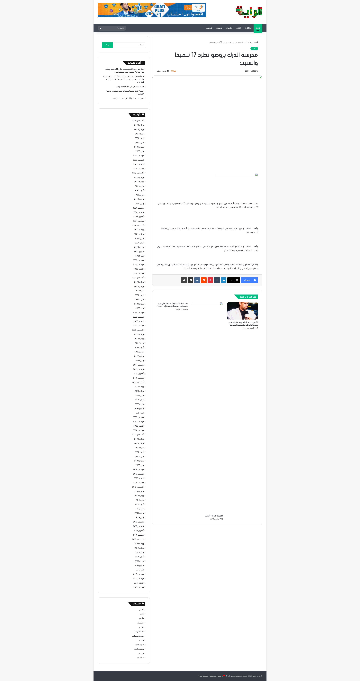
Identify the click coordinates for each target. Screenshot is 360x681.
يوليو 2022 (139, 334)
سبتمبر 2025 (138, 169)
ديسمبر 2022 (138, 313)
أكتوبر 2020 (138, 426)
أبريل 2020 (139, 452)
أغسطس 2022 (138, 330)
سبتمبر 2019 (138, 483)
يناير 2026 (140, 151)
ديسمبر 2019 (138, 470)
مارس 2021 (139, 404)
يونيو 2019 (139, 496)
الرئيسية (253, 42)
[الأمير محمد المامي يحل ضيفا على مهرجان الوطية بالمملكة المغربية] (242, 311)
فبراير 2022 (139, 356)
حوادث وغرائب (138, 636)
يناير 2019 (140, 518)
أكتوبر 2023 (138, 269)
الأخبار (258, 28)
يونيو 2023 (139, 286)
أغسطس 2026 (138, 121)
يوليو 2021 (139, 387)
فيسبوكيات (139, 649)
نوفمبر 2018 (138, 526)
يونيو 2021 (139, 391)
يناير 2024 (139, 256)
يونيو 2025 (139, 182)
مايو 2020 (139, 448)
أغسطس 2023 (138, 278)
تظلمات (229, 28)
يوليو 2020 (139, 439)
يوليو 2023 (139, 282)
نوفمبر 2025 (138, 160)
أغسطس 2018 (138, 539)
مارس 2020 (139, 457)
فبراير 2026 (139, 147)
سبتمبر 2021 (138, 378)
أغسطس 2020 (138, 435)
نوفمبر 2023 (138, 265)
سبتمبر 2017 (138, 587)
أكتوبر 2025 (138, 164)
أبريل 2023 (139, 295)
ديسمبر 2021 (138, 365)
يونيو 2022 (139, 339)
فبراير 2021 (139, 409)
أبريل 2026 (139, 138)
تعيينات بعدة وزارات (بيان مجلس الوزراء (128, 98)
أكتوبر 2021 (139, 374)
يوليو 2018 (139, 544)
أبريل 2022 (139, 348)
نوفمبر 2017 (138, 579)
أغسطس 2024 (138, 225)
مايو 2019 (140, 500)
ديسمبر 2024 (138, 208)
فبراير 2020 (139, 461)
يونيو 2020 (139, 443)
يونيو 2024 (139, 234)
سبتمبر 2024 (138, 221)
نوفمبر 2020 (138, 422)
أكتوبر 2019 (139, 478)
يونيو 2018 (139, 548)
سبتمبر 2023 (138, 273)
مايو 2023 (139, 291)
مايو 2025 (139, 186)
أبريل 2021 (139, 400)
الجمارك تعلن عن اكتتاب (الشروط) (130, 87)
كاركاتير (141, 653)
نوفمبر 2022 (138, 317)
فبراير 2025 (139, 199)
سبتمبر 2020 (138, 430)
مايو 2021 (140, 395)
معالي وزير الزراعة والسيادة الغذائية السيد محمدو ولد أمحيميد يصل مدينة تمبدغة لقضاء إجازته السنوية (123, 79)
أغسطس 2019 (138, 487)
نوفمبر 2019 (138, 474)
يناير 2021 (140, 413)
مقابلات (248, 28)
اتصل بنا (209, 28)
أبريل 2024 (139, 243)
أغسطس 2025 (138, 173)
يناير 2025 (140, 204)
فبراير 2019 (139, 513)
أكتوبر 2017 (139, 583)
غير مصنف (139, 645)
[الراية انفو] (249, 12)
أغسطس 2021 (138, 382)
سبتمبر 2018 (138, 535)
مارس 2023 (139, 300)
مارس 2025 (139, 195)
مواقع (219, 28)
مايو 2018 (140, 552)
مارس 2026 (139, 143)
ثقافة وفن (139, 632)
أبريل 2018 (139, 557)
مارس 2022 (139, 352)
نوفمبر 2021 (138, 369)
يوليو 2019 (139, 491)
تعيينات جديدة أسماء (214, 516)
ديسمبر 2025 (138, 156)
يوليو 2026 (139, 125)
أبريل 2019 (139, 504)
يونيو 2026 (139, 130)
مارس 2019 (139, 509)
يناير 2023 (140, 308)
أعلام (141, 610)
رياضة (141, 640)
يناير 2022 (140, 361)
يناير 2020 (140, 465)
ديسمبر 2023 (138, 260)
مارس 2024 (139, 247)
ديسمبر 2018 (138, 522)
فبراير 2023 (139, 304)
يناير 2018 (140, 570)
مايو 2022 (139, 343)
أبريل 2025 (139, 191)
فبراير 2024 (139, 252)
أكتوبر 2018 (139, 531)
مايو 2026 (139, 134)
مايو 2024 (139, 239)
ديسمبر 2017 (138, 574)
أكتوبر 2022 (138, 321)
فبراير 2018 (139, 566)
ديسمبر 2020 (138, 417)
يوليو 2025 (139, 177)
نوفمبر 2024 (138, 212)
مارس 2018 (139, 561)
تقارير (141, 627)
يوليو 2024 (139, 230)
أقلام (238, 28)
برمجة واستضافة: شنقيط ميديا (210, 676)
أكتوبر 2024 (138, 217)
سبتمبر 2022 (138, 326)
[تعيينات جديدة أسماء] (207, 407)
